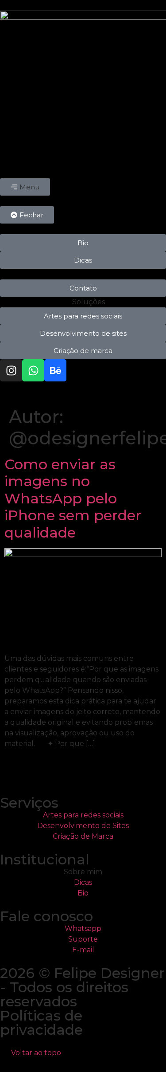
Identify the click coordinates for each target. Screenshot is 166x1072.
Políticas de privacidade (41, 1022)
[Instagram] (11, 370)
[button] (25, 187)
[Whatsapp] (33, 370)
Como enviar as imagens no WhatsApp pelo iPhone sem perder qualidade (72, 498)
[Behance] (55, 370)
